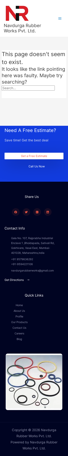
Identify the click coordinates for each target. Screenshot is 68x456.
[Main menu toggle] (60, 18)
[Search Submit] (9, 94)
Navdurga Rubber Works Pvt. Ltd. (22, 28)
